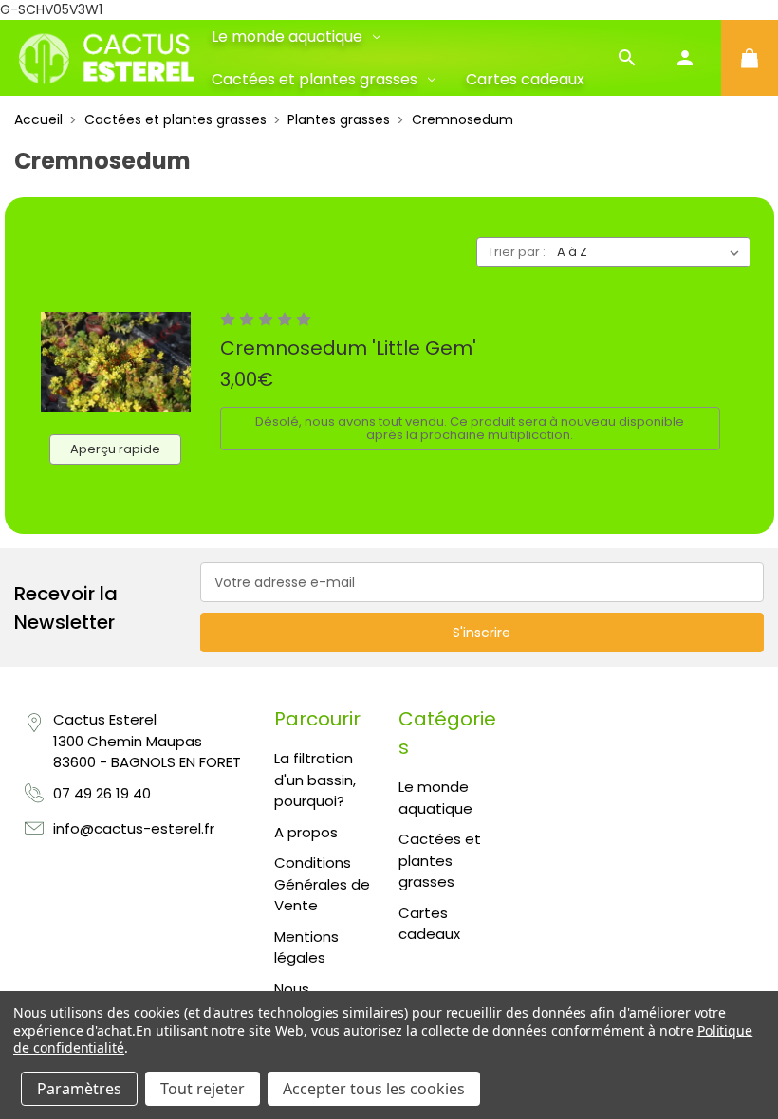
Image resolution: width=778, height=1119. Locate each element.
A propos (306, 832)
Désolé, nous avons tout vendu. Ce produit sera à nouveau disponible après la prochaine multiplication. (469, 428)
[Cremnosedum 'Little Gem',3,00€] (115, 362)
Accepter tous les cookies (374, 1088)
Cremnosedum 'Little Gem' (348, 348)
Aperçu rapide (115, 449)
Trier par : (517, 252)
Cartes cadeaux (525, 79)
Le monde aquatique (287, 36)
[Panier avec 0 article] (749, 57)
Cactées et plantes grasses (314, 79)
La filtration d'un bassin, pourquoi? (315, 779)
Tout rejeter (202, 1088)
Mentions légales (306, 947)
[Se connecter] (685, 58)
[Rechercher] (627, 58)
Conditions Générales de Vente (322, 884)
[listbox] (652, 252)
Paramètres (79, 1088)
